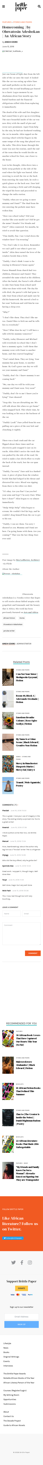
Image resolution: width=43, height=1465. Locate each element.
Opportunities (9, 1399)
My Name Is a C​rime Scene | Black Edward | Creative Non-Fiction (27, 742)
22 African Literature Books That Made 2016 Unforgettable (27, 1144)
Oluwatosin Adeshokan (12, 624)
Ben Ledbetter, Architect (28, 560)
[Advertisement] (21, 992)
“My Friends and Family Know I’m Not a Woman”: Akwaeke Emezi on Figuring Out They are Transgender (27, 1173)
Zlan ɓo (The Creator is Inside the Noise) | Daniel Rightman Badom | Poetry (28, 1119)
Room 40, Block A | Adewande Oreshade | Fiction (27, 699)
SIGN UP (21, 1324)
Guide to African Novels (14, 1425)
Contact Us (8, 1416)
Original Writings (11, 1356)
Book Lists (20, 1084)
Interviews (8, 1366)
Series (18, 756)
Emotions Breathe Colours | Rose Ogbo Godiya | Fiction (26, 720)
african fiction (9, 618)
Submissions (9, 1404)
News (26, 1163)
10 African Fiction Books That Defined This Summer (28, 1091)
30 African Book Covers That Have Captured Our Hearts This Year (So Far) (28, 1040)
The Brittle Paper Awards (14, 1373)
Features (19, 1031)
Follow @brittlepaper (14, 1238)
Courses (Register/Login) (14, 1390)
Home (21, 618)
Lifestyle (7, 1343)
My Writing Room (11, 1395)
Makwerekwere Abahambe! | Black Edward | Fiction (25, 1065)
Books (6, 1352)
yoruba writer (9, 631)
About (6, 1412)
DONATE (21, 1288)
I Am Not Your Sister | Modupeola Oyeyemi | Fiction (27, 677)
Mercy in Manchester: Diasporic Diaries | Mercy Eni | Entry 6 (27, 766)
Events (6, 1361)
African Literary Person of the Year (18, 1382)
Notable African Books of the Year (18, 1378)
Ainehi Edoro (8, 643)
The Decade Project (12, 1420)
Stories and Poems (22, 1058)
